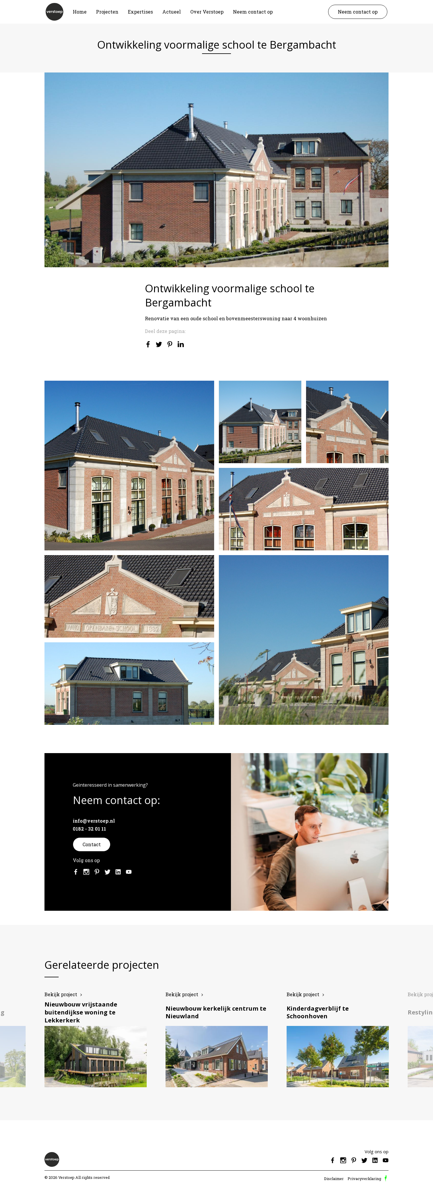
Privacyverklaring (364, 1178)
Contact (91, 844)
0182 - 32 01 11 (89, 829)
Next (411, 1046)
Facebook (76, 872)
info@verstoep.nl (94, 821)
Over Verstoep (207, 12)
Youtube (129, 872)
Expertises (140, 12)
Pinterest (97, 872)
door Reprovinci (385, 1178)
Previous (21, 1046)
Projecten (107, 12)
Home (80, 12)
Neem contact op (253, 12)
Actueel (171, 12)
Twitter (107, 872)
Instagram (86, 872)
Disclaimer (334, 1178)
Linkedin (118, 872)
